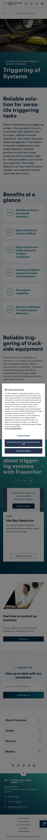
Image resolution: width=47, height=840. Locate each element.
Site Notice (18, 428)
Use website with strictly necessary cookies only (23, 443)
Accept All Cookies (23, 451)
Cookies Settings (23, 435)
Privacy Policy (9, 428)
